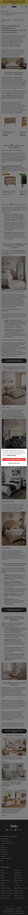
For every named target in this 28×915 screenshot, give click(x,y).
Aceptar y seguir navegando (14, 459)
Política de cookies (11, 455)
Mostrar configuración (14, 463)
